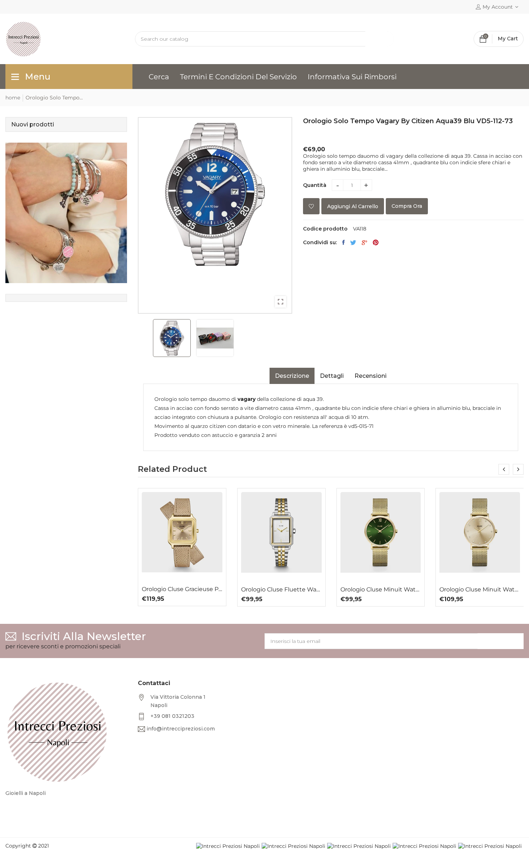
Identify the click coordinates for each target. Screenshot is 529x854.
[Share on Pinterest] (376, 242)
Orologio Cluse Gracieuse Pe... (182, 589)
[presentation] (503, 469)
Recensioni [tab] (370, 375)
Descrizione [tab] (292, 375)
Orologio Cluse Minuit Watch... (380, 589)
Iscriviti (500, 641)
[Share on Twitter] (353, 242)
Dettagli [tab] (332, 375)
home (12, 97)
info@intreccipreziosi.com (180, 728)
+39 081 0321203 (172, 716)
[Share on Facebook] (343, 242)
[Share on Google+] (364, 242)
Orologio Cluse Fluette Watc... (281, 589)
